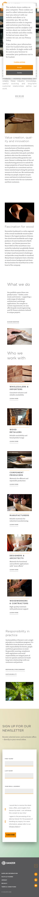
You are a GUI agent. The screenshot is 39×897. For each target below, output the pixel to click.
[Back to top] (36, 865)
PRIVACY (4, 883)
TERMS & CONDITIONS (9, 887)
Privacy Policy (14, 826)
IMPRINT (4, 880)
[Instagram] (36, 874)
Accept (19, 67)
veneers (18, 297)
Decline (19, 73)
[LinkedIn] (36, 879)
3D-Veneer (14, 310)
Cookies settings (19, 62)
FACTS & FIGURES (7, 876)
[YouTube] (36, 885)
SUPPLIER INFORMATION (10, 873)
